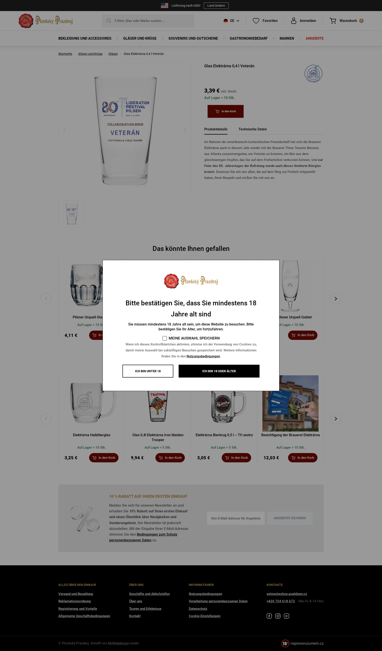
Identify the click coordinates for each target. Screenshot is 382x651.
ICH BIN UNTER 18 (148, 371)
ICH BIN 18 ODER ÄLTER (219, 371)
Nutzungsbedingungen (203, 356)
